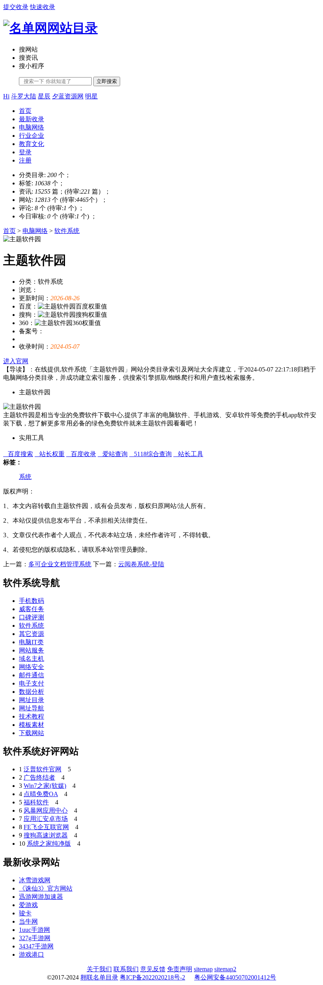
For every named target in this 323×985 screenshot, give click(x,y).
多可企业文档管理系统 (59, 564)
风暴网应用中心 (46, 810)
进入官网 (15, 361)
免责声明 (179, 969)
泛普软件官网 (42, 769)
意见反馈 (152, 969)
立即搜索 (107, 81)
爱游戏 (28, 905)
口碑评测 (31, 617)
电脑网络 (31, 127)
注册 (25, 160)
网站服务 (31, 650)
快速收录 (42, 7)
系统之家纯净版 (49, 843)
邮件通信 (31, 675)
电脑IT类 (31, 642)
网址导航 (31, 708)
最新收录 (31, 119)
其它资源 (31, 633)
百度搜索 (18, 454)
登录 (25, 152)
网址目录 (31, 700)
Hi (6, 96)
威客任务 (31, 609)
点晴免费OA (41, 794)
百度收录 (81, 454)
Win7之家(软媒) (45, 785)
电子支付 (31, 683)
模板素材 (31, 724)
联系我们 (126, 969)
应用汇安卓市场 (46, 818)
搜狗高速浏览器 (46, 835)
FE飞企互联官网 (46, 827)
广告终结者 (39, 777)
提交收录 (15, 7)
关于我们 (99, 969)
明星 (91, 96)
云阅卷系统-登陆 (141, 564)
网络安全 (31, 666)
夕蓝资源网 (68, 96)
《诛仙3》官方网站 (45, 888)
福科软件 (36, 802)
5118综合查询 (150, 454)
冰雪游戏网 (34, 880)
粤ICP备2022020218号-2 (152, 977)
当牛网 (28, 921)
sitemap (203, 969)
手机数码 (31, 600)
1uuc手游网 (34, 929)
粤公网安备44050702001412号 (235, 977)
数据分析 (31, 691)
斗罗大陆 (23, 96)
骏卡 (25, 913)
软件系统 (67, 230)
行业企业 (31, 135)
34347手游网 (36, 946)
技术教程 (31, 716)
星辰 (44, 96)
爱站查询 (113, 454)
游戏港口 (31, 954)
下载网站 (31, 733)
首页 (25, 110)
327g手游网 (34, 938)
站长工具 (188, 454)
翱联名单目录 (99, 977)
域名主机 (31, 658)
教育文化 (31, 143)
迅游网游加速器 (41, 896)
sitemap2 (225, 969)
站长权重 (50, 454)
